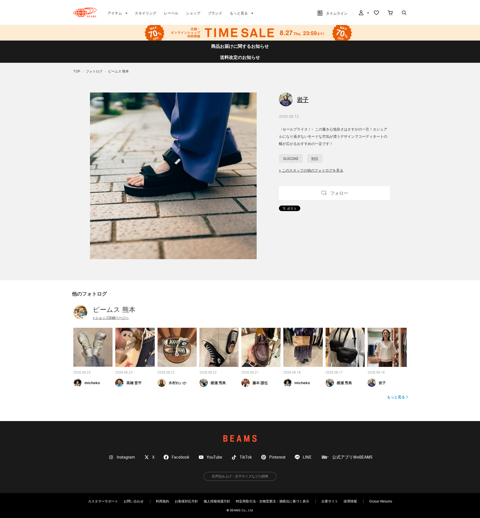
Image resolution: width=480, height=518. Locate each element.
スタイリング (145, 13)
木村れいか (178, 383)
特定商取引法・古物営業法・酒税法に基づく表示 (272, 501)
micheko (92, 383)
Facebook (180, 457)
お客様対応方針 (186, 501)
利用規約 (162, 501)
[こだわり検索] (404, 13)
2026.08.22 (166, 372)
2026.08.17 (334, 372)
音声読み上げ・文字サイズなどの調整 (240, 476)
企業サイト (329, 501)
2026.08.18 (292, 372)
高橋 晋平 (134, 383)
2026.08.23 (82, 372)
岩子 (303, 99)
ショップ (193, 13)
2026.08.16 (376, 372)
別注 (314, 158)
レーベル (171, 13)
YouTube (214, 457)
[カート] (390, 13)
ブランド (215, 13)
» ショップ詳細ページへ (111, 318)
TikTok (246, 457)
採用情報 (350, 501)
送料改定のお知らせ (240, 57)
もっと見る (396, 397)
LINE (307, 457)
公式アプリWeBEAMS (352, 457)
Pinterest (277, 457)
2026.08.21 (250, 372)
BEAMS (240, 438)
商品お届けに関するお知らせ (240, 46)
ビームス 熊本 (114, 310)
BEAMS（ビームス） (85, 12)
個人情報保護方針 (217, 501)
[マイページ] (363, 13)
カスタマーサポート (103, 501)
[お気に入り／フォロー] (376, 13)
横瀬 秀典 (218, 383)
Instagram (126, 457)
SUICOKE (291, 158)
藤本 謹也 (260, 383)
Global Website (380, 501)
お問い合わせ (134, 501)
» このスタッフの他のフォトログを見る (311, 170)
